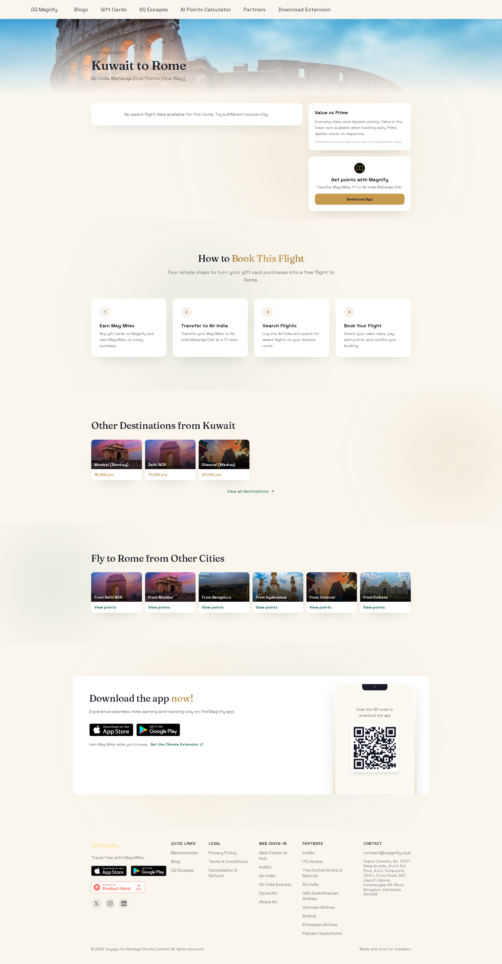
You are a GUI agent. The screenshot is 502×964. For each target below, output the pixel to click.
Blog (175, 861)
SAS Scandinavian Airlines (321, 895)
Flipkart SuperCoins (322, 933)
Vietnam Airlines (319, 907)
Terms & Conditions (228, 861)
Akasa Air (268, 902)
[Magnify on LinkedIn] (124, 903)
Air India (267, 875)
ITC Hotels (313, 861)
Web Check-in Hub (273, 855)
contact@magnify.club (387, 853)
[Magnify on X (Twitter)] (96, 903)
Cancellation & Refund (223, 872)
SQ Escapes (182, 870)
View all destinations (248, 491)
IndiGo (265, 867)
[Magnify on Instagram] (110, 903)
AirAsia (309, 916)
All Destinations (110, 52)
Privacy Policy (223, 853)
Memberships (184, 853)
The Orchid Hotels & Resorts (322, 872)
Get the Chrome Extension (174, 744)
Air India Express (275, 884)
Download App (359, 199)
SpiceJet (268, 893)
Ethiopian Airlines (320, 924)
